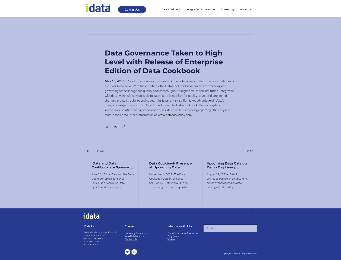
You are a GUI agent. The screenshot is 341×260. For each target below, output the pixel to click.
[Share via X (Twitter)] (106, 126)
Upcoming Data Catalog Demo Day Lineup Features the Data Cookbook (227, 165)
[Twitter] (127, 252)
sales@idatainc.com (135, 236)
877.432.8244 (91, 244)
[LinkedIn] (134, 252)
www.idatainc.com (93, 238)
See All (250, 150)
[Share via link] (124, 126)
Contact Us (131, 239)
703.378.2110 (91, 241)
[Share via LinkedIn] (115, 126)
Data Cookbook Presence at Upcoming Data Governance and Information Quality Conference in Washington (170, 165)
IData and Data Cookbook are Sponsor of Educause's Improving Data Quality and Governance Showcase (112, 165)
